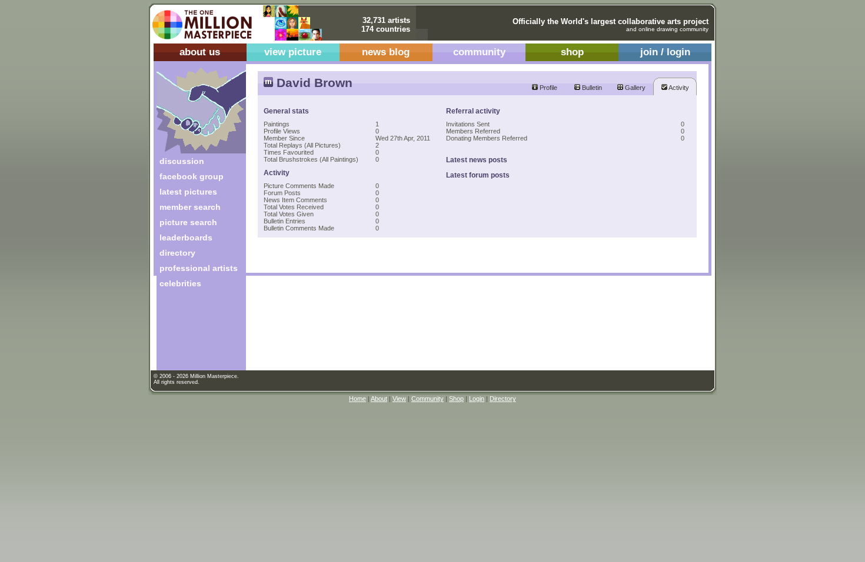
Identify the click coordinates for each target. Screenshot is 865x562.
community (479, 52)
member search (190, 207)
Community (427, 398)
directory (177, 252)
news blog (386, 52)
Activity (678, 87)
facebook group (191, 176)
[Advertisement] (193, 333)
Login (476, 398)
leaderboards (185, 237)
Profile (547, 87)
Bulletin (591, 87)
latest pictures (188, 191)
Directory (503, 398)
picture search (188, 222)
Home (357, 398)
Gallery (634, 87)
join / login (665, 52)
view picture (292, 52)
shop (572, 52)
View (399, 398)
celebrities (180, 283)
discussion (181, 161)
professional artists (198, 268)
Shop (456, 398)
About (379, 398)
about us (199, 52)
